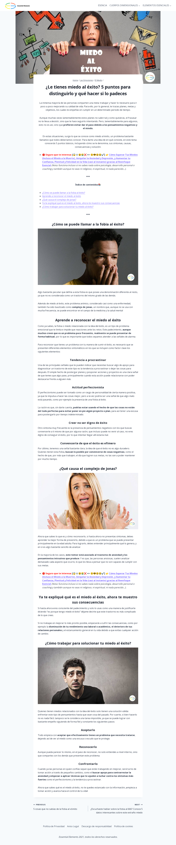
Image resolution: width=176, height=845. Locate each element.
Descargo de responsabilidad (97, 826)
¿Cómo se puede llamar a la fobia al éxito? (63, 192)
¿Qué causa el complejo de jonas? (59, 199)
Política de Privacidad (53, 826)
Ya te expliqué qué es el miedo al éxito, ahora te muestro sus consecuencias (81, 203)
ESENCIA (102, 5)
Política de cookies (123, 826)
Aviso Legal (73, 826)
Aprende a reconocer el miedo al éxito (61, 196)
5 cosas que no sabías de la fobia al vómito (55, 807)
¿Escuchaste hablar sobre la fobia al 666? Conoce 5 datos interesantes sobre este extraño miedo (116, 808)
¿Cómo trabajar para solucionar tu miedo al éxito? (68, 206)
